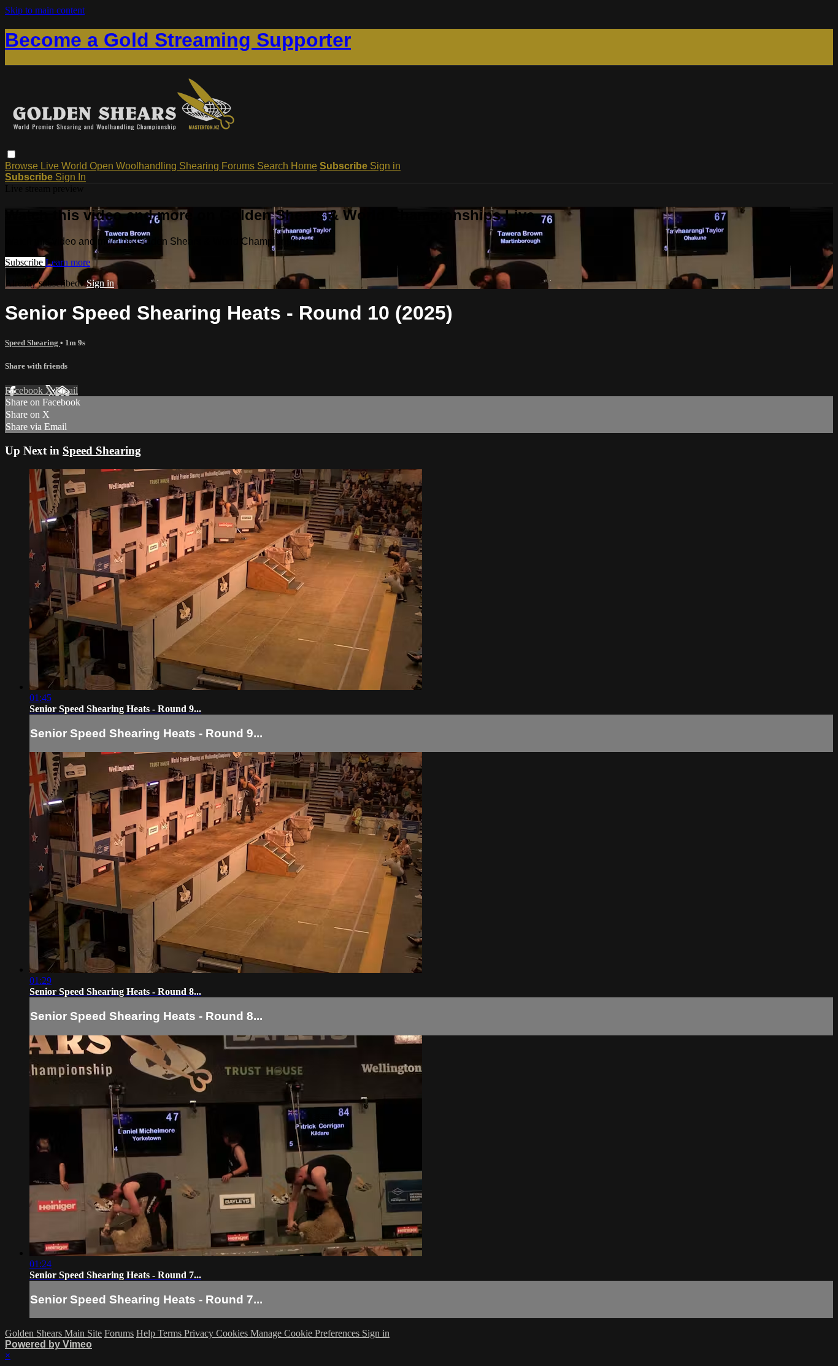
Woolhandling (147, 166)
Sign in (385, 166)
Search (274, 166)
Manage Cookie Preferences (306, 1333)
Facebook (25, 390)
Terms (171, 1333)
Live (50, 166)
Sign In (70, 177)
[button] (11, 154)
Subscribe (25, 262)
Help (147, 1333)
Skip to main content (45, 10)
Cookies (233, 1333)
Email (66, 390)
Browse (22, 166)
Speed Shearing (32, 342)
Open (103, 166)
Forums (239, 166)
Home (304, 166)
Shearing (200, 166)
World (75, 166)
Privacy (200, 1333)
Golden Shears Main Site (53, 1333)
